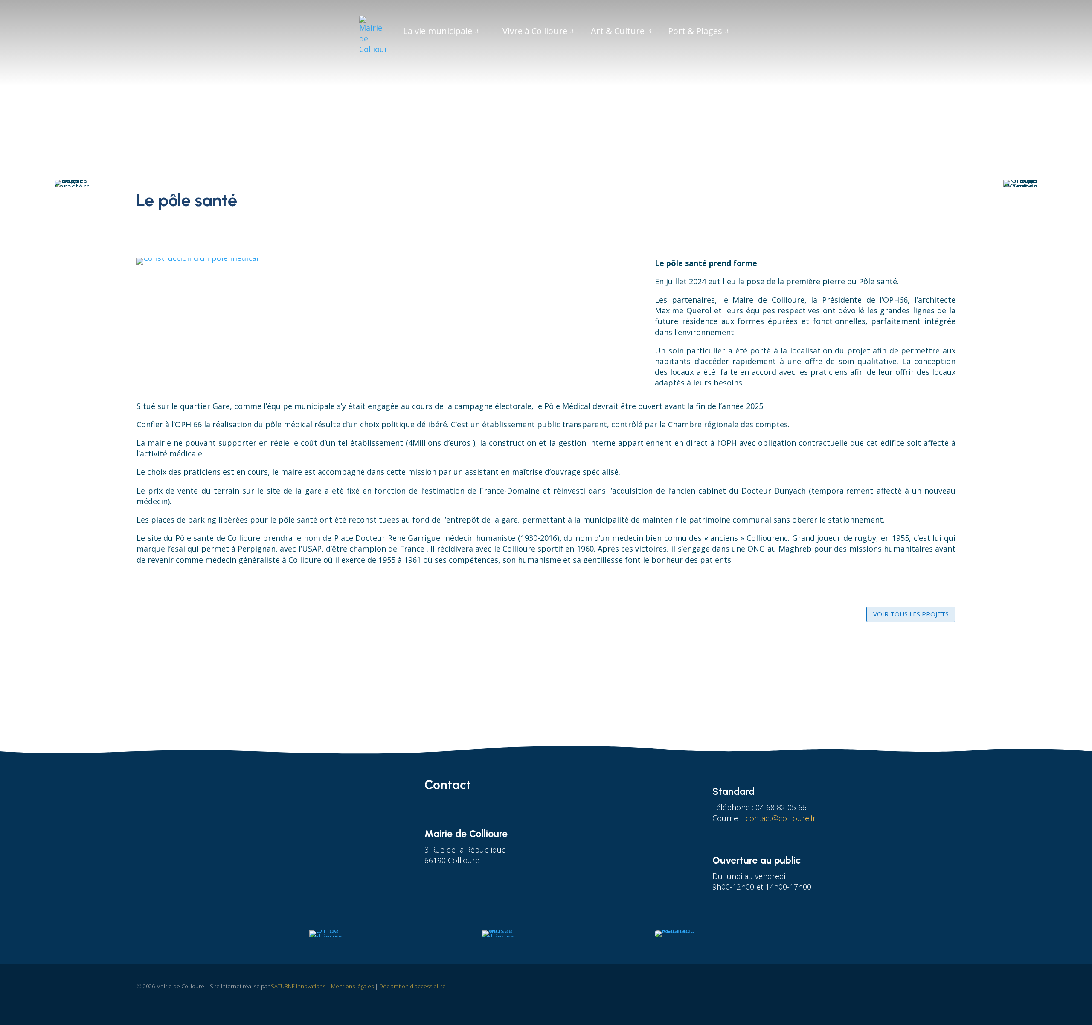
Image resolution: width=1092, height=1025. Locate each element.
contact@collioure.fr (781, 818)
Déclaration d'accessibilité (412, 986)
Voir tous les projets (911, 614)
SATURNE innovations (298, 986)
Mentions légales (352, 986)
